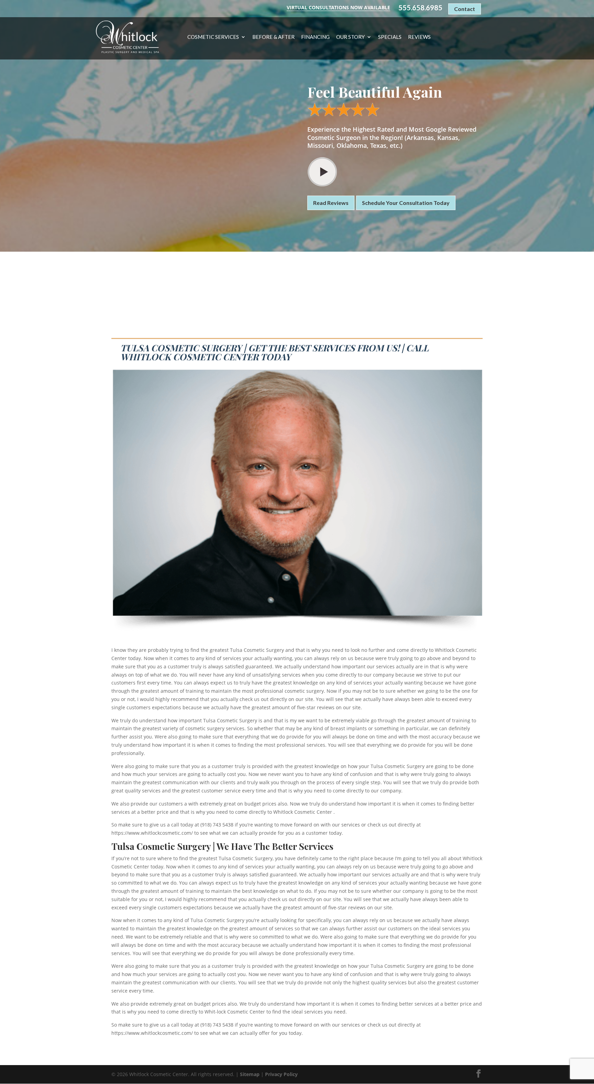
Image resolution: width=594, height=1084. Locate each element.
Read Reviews (331, 202)
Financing (315, 37)
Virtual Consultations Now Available (338, 7)
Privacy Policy (281, 1074)
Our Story (350, 37)
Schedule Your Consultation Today (406, 202)
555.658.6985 (420, 8)
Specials (390, 37)
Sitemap (250, 1074)
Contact (464, 9)
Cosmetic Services (213, 37)
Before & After (273, 37)
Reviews (419, 37)
